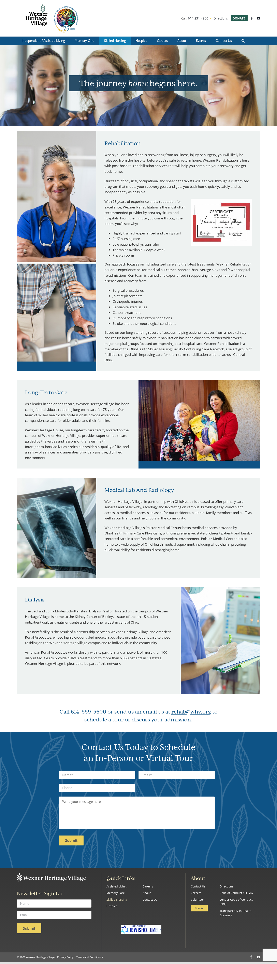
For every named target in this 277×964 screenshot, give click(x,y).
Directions (221, 18)
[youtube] (258, 957)
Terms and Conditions (89, 957)
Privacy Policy (65, 957)
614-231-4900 (198, 18)
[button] (243, 41)
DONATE (239, 18)
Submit (71, 840)
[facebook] (251, 957)
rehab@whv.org (191, 712)
